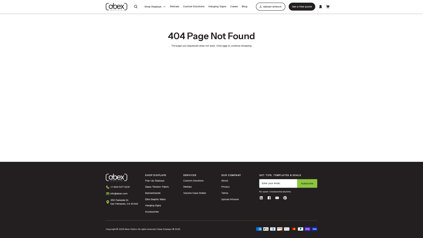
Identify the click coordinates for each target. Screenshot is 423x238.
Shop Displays (152, 6)
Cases (234, 6)
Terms (224, 193)
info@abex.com (119, 193)
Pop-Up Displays (154, 180)
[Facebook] (269, 198)
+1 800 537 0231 (120, 186)
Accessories (152, 211)
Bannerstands (153, 193)
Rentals (174, 6)
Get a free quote (302, 6)
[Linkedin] (261, 198)
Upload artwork (272, 6)
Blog (244, 6)
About (224, 180)
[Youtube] (277, 198)
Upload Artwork (230, 199)
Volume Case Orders (194, 193)
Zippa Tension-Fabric (157, 186)
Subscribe (307, 183)
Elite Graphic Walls (155, 199)
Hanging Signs (217, 6)
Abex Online (130, 229)
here (225, 45)
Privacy (225, 186)
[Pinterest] (285, 198)
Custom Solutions (193, 6)
